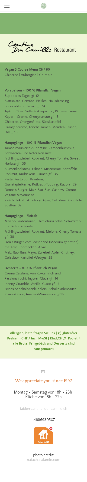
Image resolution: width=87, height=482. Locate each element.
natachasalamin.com (43, 460)
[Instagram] (43, 372)
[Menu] (7, 6)
